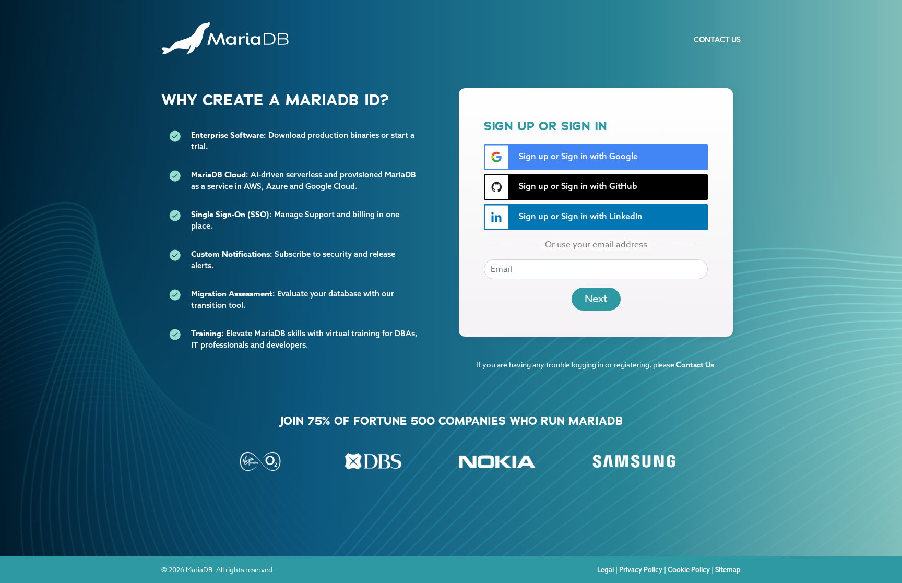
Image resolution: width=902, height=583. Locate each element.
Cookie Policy (689, 569)
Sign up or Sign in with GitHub (577, 186)
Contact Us (717, 39)
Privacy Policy (640, 569)
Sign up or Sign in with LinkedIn (580, 216)
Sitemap (728, 569)
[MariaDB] (225, 38)
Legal (605, 569)
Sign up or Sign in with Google (577, 156)
